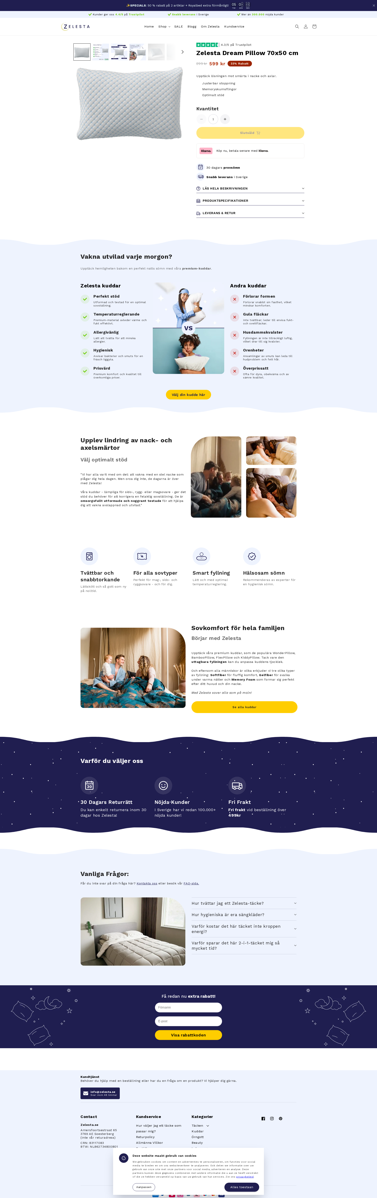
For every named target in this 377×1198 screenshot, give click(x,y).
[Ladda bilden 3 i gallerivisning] (119, 52)
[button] (164, 26)
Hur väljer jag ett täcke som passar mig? (158, 1128)
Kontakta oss (147, 883)
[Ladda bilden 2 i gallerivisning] (100, 52)
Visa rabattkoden (188, 1035)
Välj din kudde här (188, 395)
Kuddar (198, 1131)
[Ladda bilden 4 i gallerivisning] (137, 52)
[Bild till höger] (182, 52)
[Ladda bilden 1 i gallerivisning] (82, 52)
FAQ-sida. (191, 883)
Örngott (198, 1137)
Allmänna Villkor (149, 1143)
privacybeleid (245, 1176)
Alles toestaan (241, 1187)
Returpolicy (145, 1137)
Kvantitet (207, 108)
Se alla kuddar (244, 707)
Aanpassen (143, 1187)
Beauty (197, 1143)
